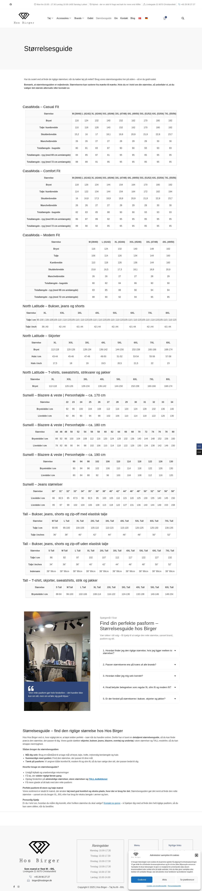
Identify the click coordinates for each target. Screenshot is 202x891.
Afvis (164, 879)
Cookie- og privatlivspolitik (156, 886)
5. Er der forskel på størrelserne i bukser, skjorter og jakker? (134, 698)
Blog (133, 18)
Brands (77, 18)
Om (116, 18)
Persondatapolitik (174, 886)
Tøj (49, 18)
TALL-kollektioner (98, 779)
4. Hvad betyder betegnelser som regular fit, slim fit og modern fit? (137, 687)
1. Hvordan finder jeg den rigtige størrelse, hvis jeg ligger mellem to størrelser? (137, 651)
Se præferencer (187, 879)
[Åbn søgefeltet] (183, 18)
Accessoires (63, 18)
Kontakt (124, 18)
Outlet (90, 18)
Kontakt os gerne (112, 803)
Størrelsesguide (103, 18)
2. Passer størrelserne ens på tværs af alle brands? (129, 664)
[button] (196, 855)
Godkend (142, 879)
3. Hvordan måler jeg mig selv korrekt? (123, 676)
